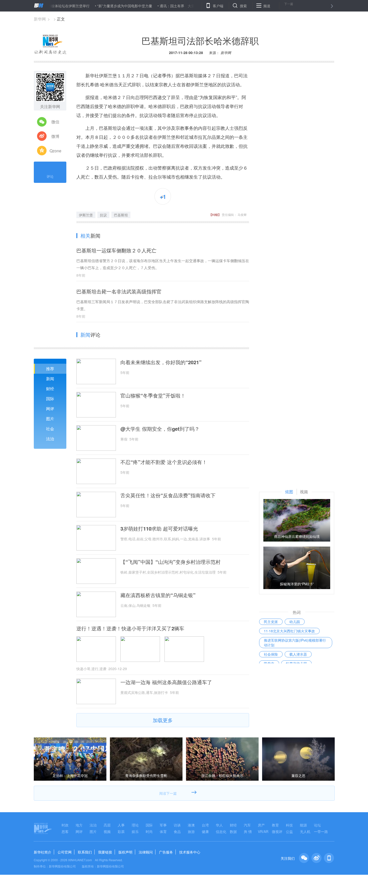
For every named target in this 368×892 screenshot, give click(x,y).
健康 (205, 831)
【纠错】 (215, 214)
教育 (275, 825)
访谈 (177, 825)
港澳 (191, 825)
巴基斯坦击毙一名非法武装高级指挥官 (118, 291)
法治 (50, 438)
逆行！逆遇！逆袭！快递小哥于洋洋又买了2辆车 (130, 628)
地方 (79, 825)
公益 (289, 831)
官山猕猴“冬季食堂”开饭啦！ (153, 395)
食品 (177, 831)
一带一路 (321, 831)
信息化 (221, 831)
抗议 (103, 214)
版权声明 (125, 851)
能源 (303, 825)
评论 (50, 176)
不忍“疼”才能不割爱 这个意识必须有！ (163, 462)
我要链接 (105, 851)
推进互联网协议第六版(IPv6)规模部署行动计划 (295, 642)
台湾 (205, 825)
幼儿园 (294, 621)
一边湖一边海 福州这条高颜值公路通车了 (166, 682)
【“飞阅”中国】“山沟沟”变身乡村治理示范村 (170, 561)
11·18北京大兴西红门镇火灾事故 (289, 630)
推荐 (50, 368)
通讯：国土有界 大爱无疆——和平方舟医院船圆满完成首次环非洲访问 (199, 5)
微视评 (277, 831)
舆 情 (248, 831)
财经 (50, 388)
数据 (233, 831)
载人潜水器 (298, 654)
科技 (289, 825)
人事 (121, 825)
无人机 (305, 831)
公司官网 (65, 851)
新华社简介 (42, 851)
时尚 (149, 831)
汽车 (247, 825)
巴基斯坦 (121, 214)
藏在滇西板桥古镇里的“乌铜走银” (158, 595)
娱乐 (135, 831)
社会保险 (271, 654)
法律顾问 (146, 851)
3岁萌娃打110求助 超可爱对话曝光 (159, 528)
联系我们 (85, 851)
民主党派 (271, 621)
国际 (50, 398)
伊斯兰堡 (86, 214)
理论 (135, 825)
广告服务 (166, 851)
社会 (50, 428)
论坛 (317, 825)
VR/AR (263, 831)
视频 (107, 831)
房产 (261, 825)
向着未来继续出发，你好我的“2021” (161, 362)
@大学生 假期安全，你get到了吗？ (160, 428)
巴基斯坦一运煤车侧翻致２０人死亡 (116, 250)
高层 (107, 825)
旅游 (191, 831)
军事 (163, 825)
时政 (65, 825)
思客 (65, 831)
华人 (219, 825)
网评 (50, 408)
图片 (50, 418)
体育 (163, 831)
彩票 (121, 831)
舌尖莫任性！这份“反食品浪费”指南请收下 (168, 495)
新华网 (40, 19)
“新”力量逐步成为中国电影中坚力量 (108, 5)
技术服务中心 (189, 851)
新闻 (50, 378)
